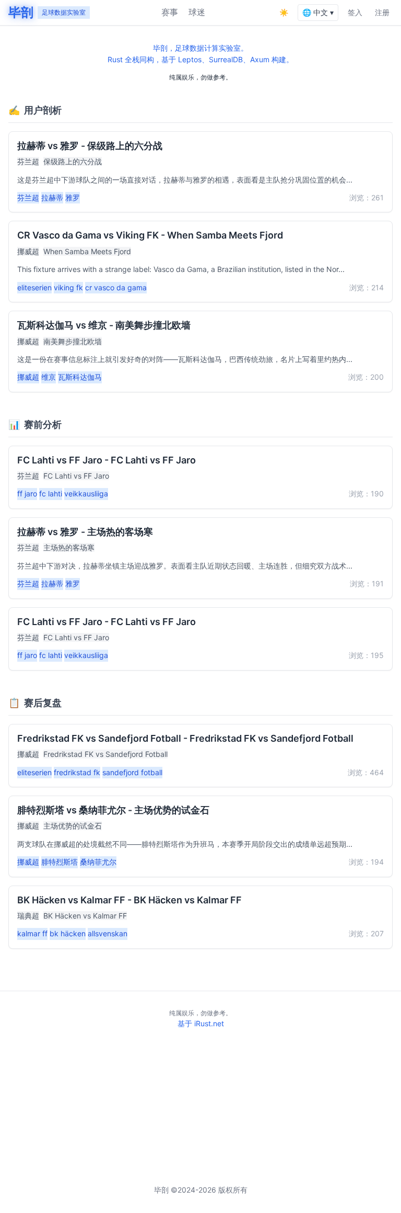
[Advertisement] (200, 1107)
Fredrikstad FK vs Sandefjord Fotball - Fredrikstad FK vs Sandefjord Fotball (185, 738)
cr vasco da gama (116, 287)
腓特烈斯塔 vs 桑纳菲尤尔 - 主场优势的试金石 (113, 809)
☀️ (283, 12)
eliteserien (34, 287)
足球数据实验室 (64, 12)
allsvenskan (107, 933)
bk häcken (68, 933)
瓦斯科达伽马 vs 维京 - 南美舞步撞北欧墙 (104, 325)
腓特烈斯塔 (59, 861)
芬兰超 (28, 161)
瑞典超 (28, 915)
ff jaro (27, 493)
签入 (355, 12)
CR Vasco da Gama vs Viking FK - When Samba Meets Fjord (150, 235)
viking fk (68, 287)
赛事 (169, 12)
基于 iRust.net (201, 1023)
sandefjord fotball (132, 772)
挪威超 (28, 251)
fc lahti (50, 493)
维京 (48, 376)
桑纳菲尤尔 (98, 861)
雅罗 (72, 197)
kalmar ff (32, 933)
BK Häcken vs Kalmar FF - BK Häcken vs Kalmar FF (129, 899)
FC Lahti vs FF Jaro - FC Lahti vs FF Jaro (106, 460)
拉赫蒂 (52, 197)
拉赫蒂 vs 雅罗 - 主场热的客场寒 (85, 531)
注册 (382, 12)
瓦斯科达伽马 (80, 376)
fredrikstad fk (77, 772)
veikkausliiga (86, 493)
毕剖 (20, 12)
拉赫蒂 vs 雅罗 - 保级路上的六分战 (89, 145)
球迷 (196, 12)
